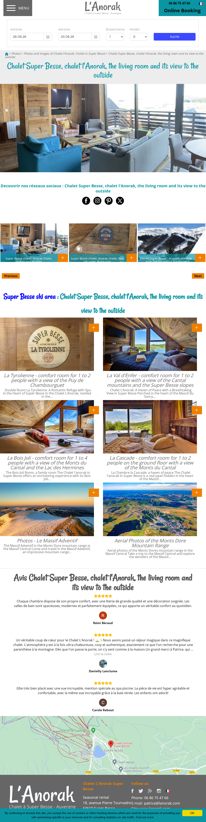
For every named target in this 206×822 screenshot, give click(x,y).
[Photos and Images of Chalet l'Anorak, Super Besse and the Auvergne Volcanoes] (42, 797)
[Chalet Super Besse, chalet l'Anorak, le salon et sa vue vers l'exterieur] (201, 3)
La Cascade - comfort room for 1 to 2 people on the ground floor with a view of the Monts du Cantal (150, 462)
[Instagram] (161, 790)
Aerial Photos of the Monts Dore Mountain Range (150, 543)
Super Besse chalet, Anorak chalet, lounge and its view (28, 260)
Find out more (145, 817)
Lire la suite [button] (103, 654)
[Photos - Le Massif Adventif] (94, 492)
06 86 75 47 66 (179, 3)
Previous (10, 276)
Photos (16, 53)
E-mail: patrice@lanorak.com (155, 803)
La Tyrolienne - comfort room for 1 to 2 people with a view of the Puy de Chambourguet (47, 380)
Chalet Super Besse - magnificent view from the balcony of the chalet (166, 260)
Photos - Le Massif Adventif (47, 540)
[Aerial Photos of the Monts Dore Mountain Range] (197, 492)
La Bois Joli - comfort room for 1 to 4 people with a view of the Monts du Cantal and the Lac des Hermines (47, 462)
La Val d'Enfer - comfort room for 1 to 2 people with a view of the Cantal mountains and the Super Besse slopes (150, 380)
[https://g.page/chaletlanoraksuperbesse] (152, 790)
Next (198, 276)
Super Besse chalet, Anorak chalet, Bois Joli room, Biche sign (97, 260)
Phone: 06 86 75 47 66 (149, 797)
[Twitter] (143, 790)
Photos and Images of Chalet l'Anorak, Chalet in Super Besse (64, 53)
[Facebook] (134, 790)
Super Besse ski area (29, 296)
